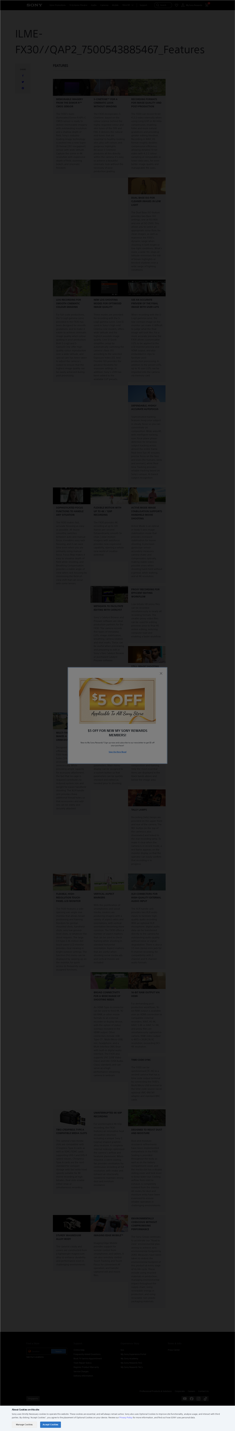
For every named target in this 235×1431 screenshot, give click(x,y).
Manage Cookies (24, 1424)
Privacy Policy (125, 1417)
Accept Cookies (50, 1424)
